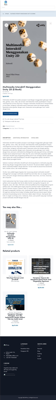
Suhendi (6, 92)
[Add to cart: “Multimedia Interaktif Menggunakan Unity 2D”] (16, 221)
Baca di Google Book (10, 113)
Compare (12, 221)
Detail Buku (34, 138)
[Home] (3, 13)
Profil (38, 356)
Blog (38, 351)
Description (6, 138)
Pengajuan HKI (25, 351)
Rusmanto (15, 321)
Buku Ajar (11, 128)
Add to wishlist (6, 25)
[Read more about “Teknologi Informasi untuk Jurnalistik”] (20, 266)
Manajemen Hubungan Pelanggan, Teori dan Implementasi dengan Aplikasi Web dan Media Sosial (15, 316)
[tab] (8, 138)
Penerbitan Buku (25, 348)
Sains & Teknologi (19, 128)
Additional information (21, 138)
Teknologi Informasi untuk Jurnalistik (15, 278)
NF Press (10, 93)
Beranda (39, 348)
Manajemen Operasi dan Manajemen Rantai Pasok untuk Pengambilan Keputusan (41, 279)
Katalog (39, 353)
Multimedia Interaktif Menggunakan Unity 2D (10, 235)
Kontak (39, 359)
